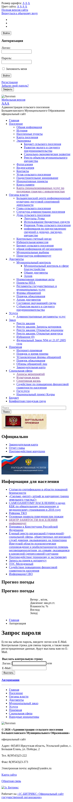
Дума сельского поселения (33, 215)
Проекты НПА (25, 282)
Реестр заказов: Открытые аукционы (39, 330)
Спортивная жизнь (28, 380)
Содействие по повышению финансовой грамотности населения (42, 386)
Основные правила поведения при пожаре (36, 516)
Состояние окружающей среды (36, 303)
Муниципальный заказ (23, 703)
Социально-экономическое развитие (47, 154)
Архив (28, 276)
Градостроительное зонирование (37, 177)
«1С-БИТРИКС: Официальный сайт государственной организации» (32, 795)
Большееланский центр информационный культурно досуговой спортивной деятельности (43, 202)
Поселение (16, 123)
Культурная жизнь (27, 377)
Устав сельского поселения (33, 174)
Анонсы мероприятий (30, 374)
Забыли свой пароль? (15, 85)
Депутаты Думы (34, 218)
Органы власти (18, 194)
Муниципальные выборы (32, 252)
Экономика (23, 140)
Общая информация (29, 127)
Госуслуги (23, 391)
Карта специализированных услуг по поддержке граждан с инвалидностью (40, 189)
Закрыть (7, 89)
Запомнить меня (16, 68)
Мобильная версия (13, 99)
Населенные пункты (29, 133)
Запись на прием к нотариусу (28, 560)
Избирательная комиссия (32, 242)
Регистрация (9, 82)
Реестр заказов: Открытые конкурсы (39, 333)
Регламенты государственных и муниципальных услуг (36, 287)
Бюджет (14, 397)
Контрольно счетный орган (33, 238)
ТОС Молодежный (21, 563)
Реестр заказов (25, 323)
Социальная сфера (20, 370)
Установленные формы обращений (38, 357)
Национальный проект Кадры (35, 394)
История (21, 130)
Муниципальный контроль (33, 262)
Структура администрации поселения (40, 211)
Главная (14, 120)
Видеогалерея (25, 167)
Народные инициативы (24, 716)
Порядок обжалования (30, 296)
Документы (16, 259)
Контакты (22, 171)
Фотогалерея (24, 164)
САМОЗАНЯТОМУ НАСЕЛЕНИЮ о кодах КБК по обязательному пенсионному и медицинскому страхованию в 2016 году (37, 506)
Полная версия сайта (14, 9)
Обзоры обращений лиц (31, 363)
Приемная (15, 347)
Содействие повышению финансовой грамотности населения (33, 569)
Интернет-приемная (29, 350)
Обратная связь (11, 781)
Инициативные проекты (32, 181)
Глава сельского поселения (33, 208)
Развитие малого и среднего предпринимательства (42, 149)
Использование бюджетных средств (47, 221)
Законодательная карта (30, 367)
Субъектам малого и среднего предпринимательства (35, 308)
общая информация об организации (39, 248)
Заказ (12, 320)
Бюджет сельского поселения (42, 144)
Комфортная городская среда (27, 401)
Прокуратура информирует (33, 255)
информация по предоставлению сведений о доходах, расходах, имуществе (45, 232)
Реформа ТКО (18, 513)
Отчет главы (17, 447)
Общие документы (36, 272)
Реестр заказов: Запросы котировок (38, 326)
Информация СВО (21, 574)
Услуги (13, 313)
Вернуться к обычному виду (19, 13)
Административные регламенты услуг (41, 316)
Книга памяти (25, 184)
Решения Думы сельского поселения (47, 225)
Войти (6, 33)
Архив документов (28, 299)
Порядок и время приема (32, 353)
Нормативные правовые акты (35, 279)
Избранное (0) (25, 336)
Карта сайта (9, 774)
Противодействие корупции (27, 451)
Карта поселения (27, 137)
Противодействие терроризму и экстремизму (38, 557)
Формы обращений (28, 292)
